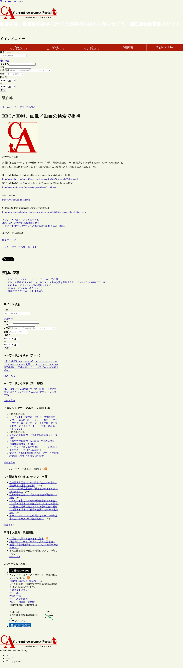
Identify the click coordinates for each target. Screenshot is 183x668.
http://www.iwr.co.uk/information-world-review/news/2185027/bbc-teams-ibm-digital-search (44, 212)
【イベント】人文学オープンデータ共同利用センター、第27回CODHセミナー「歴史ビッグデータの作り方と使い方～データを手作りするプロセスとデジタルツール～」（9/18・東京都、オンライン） (33, 423)
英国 (29, 220)
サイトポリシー (17, 593)
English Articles (164, 47)
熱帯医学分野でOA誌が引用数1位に (26, 291)
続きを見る (9, 375)
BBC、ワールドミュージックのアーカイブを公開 (33, 279)
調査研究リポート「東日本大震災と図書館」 (32, 541)
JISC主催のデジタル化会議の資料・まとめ (29, 285)
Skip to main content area (11, 1)
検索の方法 (15, 596)
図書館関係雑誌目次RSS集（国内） (27, 581)
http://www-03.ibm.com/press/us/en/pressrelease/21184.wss (29, 187)
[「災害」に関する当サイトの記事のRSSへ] (47, 538)
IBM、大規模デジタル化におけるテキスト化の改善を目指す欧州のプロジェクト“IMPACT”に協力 (58, 282)
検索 (3, 90)
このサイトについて (19, 590)
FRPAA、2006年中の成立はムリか (25, 288)
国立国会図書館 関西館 (22, 602)
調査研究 (128, 47)
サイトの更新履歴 (18, 599)
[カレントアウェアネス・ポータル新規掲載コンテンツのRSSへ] (28, 578)
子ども (35, 220)
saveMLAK (14, 556)
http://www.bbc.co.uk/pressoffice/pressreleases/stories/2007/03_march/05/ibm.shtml (40, 179)
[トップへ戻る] (1, 667)
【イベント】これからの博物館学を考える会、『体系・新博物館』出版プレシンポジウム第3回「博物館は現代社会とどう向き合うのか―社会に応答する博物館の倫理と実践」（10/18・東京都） (34, 506)
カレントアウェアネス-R (14, 220)
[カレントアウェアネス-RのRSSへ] (45, 469)
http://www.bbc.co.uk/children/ (16, 200)
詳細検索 (4, 61)
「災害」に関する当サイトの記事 (26, 538)
